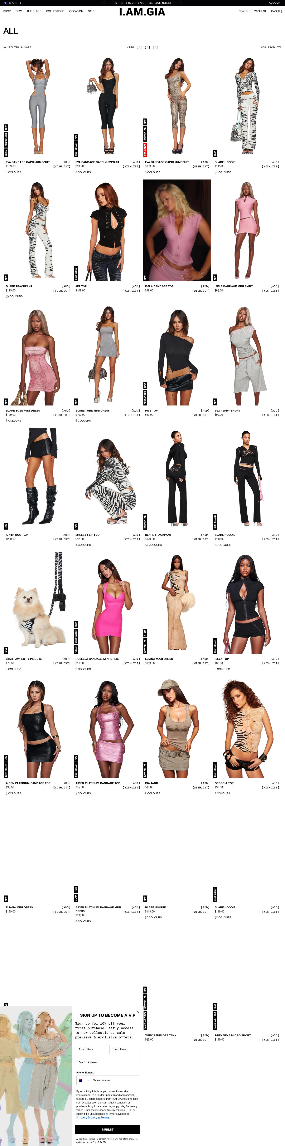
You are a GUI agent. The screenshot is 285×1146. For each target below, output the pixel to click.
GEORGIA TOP (224, 783)
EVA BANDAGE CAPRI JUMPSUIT (28, 162)
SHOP (7, 11)
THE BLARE (34, 11)
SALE (91, 11)
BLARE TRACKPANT (19, 286)
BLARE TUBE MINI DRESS (23, 411)
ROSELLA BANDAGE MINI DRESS (97, 659)
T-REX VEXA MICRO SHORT (233, 1035)
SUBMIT (108, 1129)
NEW (19, 11)
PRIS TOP (151, 411)
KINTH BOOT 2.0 (17, 535)
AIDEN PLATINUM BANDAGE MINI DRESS (98, 909)
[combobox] (84, 1080)
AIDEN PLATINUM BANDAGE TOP (28, 783)
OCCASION (76, 11)
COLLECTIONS (55, 11)
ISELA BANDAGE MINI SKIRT (234, 286)
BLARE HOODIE (225, 162)
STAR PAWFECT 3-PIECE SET (25, 659)
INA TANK (151, 783)
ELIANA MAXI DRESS (159, 659)
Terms (104, 1117)
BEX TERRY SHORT (227, 411)
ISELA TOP (222, 659)
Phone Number (85, 1072)
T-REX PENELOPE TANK (160, 1035)
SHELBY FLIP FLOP (88, 535)
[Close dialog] (137, 1011)
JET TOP (81, 286)
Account (275, 2)
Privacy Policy (86, 1117)
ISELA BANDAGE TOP (159, 286)
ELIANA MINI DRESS (19, 907)
